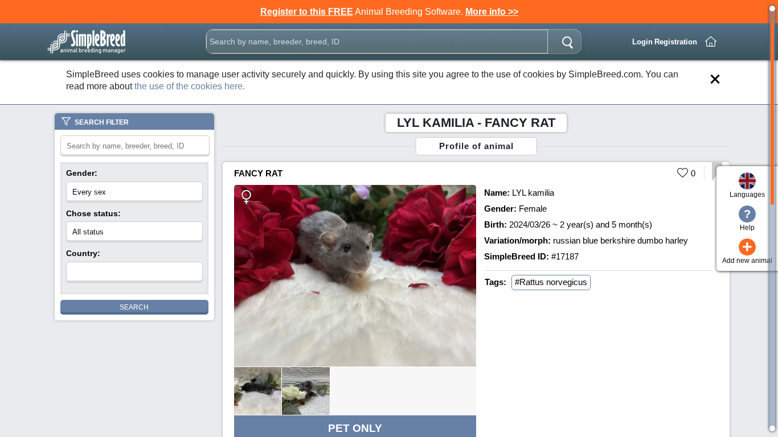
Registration (675, 42)
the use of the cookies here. (189, 86)
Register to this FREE (306, 12)
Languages (747, 195)
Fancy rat (258, 173)
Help (747, 220)
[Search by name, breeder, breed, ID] (567, 41)
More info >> (491, 12)
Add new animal (747, 251)
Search (134, 307)
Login (642, 42)
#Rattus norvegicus (551, 282)
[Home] (711, 41)
